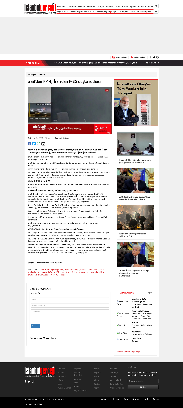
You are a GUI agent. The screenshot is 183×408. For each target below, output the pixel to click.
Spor (118, 7)
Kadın (150, 7)
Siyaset (81, 7)
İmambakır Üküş (139, 295)
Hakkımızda (104, 395)
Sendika (142, 7)
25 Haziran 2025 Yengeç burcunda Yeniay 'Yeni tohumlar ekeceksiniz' (142, 312)
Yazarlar (109, 7)
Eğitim (133, 7)
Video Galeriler (117, 384)
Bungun (135, 337)
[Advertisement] (91, 35)
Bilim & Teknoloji (78, 370)
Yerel (149, 12)
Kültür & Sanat (70, 12)
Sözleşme (136, 395)
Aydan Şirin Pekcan (140, 307)
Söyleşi (107, 12)
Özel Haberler (116, 376)
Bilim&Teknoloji (96, 12)
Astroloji (132, 12)
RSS (157, 395)
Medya (113, 12)
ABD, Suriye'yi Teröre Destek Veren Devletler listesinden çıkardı (134, 194)
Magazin (60, 12)
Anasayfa (61, 7)
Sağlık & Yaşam (83, 12)
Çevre (125, 7)
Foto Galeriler (116, 380)
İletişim (116, 395)
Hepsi (149, 289)
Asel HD (135, 318)
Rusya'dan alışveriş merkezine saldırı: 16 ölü (132, 231)
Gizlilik (146, 395)
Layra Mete (136, 334)
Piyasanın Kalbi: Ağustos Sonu (142, 322)
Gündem (72, 7)
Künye (125, 395)
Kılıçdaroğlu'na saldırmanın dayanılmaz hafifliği (142, 301)
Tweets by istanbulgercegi (128, 348)
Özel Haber (141, 12)
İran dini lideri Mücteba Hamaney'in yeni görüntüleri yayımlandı (135, 157)
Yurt (119, 12)
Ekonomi (91, 7)
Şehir (96, 365)
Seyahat (125, 12)
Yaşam (96, 384)
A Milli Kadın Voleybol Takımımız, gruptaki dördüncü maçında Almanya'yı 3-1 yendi (83, 62)
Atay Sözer (136, 328)
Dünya (100, 7)
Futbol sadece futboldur (142, 330)
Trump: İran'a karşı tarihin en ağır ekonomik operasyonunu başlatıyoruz (134, 269)
